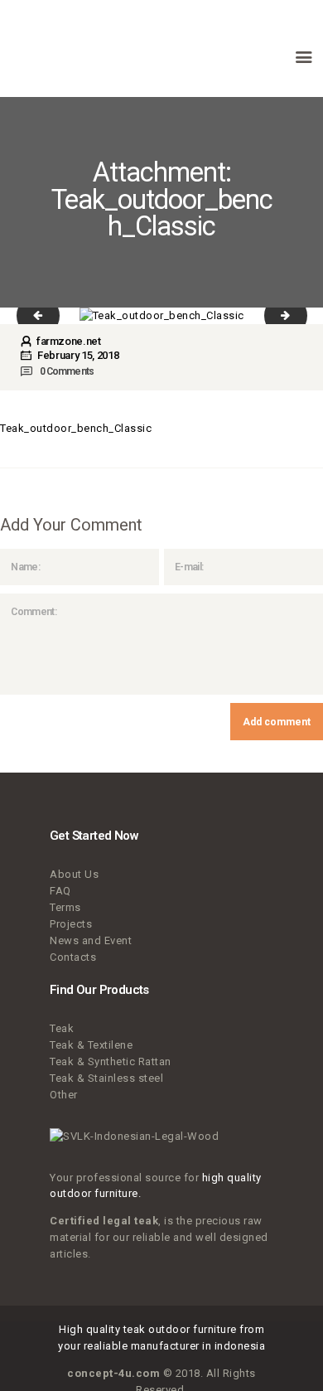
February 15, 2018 (77, 355)
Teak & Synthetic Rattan (110, 1061)
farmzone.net (67, 341)
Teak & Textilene (91, 1045)
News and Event (91, 940)
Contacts (73, 957)
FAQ (60, 891)
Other (64, 1094)
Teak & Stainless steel (106, 1078)
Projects (71, 924)
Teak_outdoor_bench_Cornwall (49, 315)
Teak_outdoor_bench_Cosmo (296, 315)
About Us (74, 874)
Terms (65, 907)
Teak (62, 1028)
